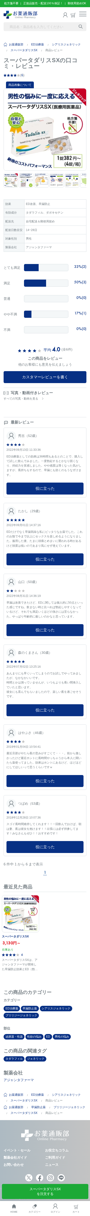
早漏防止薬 (30, 1008)
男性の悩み (62, 1036)
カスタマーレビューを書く (45, 377)
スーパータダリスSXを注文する (45, 1191)
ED (48, 1036)
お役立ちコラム (57, 1150)
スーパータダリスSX (24, 50)
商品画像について (19, 85)
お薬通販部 (16, 44)
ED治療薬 (37, 44)
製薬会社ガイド (15, 1157)
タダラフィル (14, 1058)
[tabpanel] (45, 129)
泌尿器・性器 (14, 1036)
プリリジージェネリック (21, 1015)
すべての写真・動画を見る (21, 398)
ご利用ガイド (55, 1157)
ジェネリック (35, 1058)
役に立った (45, 488)
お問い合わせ (14, 1164)
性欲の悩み (34, 1036)
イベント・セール (17, 1150)
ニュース (52, 1164)
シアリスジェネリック (66, 44)
